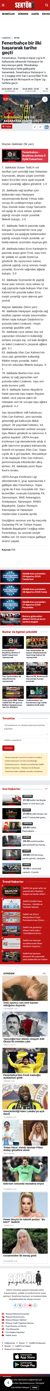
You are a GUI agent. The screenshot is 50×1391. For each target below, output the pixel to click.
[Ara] (46, 5)
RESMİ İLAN (8, 14)
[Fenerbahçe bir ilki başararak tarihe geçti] (25, 108)
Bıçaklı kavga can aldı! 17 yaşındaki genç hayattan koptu (34, 816)
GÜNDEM (23, 14)
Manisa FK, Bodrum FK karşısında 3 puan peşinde (37, 679)
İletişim (8, 1346)
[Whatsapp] (35, 1305)
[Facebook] (15, 1305)
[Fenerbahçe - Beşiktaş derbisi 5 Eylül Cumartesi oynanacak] (13, 642)
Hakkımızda (10, 1343)
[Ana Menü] (3, 5)
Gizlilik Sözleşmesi (37, 1343)
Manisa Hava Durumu (15, 1317)
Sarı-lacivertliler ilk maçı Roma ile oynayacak (11, 679)
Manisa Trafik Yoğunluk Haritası (20, 1323)
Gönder (8, 748)
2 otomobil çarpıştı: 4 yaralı (31, 870)
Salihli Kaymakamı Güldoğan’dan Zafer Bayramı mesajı (33, 829)
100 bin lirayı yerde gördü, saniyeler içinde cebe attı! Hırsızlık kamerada (34, 857)
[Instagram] (25, 1305)
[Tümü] (46, 789)
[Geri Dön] (8, 1383)
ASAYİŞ (35, 14)
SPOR (16, 38)
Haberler (6, 38)
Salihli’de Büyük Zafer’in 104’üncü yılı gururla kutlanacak (34, 802)
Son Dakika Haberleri (15, 1332)
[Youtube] (30, 1305)
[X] (20, 1305)
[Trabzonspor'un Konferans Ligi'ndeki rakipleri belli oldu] (37, 692)
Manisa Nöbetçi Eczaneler (17, 1314)
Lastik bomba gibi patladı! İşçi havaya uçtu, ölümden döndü (34, 843)
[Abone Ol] (46, 127)
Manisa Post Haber (13, 1349)
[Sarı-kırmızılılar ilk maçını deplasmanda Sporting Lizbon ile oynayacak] (37, 642)
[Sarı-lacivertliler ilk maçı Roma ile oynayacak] (13, 668)
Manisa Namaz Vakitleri (16, 1320)
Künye (22, 1343)
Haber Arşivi (11, 1335)
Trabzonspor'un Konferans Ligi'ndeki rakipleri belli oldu (36, 702)
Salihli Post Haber (23, 1346)
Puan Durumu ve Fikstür (16, 1326)
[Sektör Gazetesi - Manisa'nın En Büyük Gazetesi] (25, 5)
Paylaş (8, 126)
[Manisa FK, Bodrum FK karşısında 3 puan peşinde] (37, 668)
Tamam (34, 1387)
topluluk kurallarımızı (27, 757)
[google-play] (25, 1365)
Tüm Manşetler (12, 1329)
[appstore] (25, 1357)
